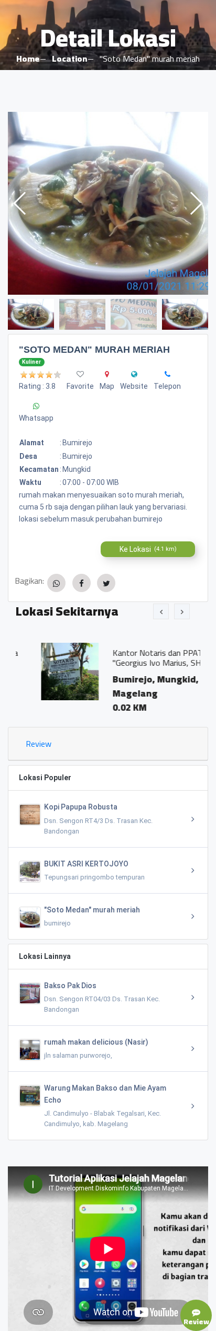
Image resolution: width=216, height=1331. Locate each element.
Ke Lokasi (148, 549)
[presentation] (161, 611)
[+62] (167, 374)
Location (69, 58)
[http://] (134, 374)
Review (38, 743)
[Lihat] (108, 203)
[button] (196, 203)
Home (27, 58)
